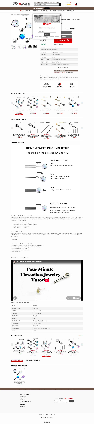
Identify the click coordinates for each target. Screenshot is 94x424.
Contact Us (22, 406)
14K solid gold (44, 10)
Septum (57, 2)
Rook (51, 2)
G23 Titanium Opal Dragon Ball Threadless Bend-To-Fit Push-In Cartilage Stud (19, 382)
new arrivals (35, 10)
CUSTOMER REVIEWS (17, 360)
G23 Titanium (53, 10)
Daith (45, 2)
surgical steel (62, 10)
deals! (21, 10)
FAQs (21, 402)
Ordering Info (23, 396)
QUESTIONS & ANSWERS (33, 360)
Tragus (54, 2)
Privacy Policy (50, 417)
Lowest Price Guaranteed (72, 87)
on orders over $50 (47, 87)
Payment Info (23, 398)
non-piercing (70, 10)
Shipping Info (23, 399)
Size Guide (22, 404)
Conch (47, 2)
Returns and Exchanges (25, 401)
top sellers (28, 10)
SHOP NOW (47, 8)
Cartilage (38, 2)
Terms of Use (44, 417)
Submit (71, 400)
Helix (42, 2)
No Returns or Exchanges (59, 87)
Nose (35, 2)
